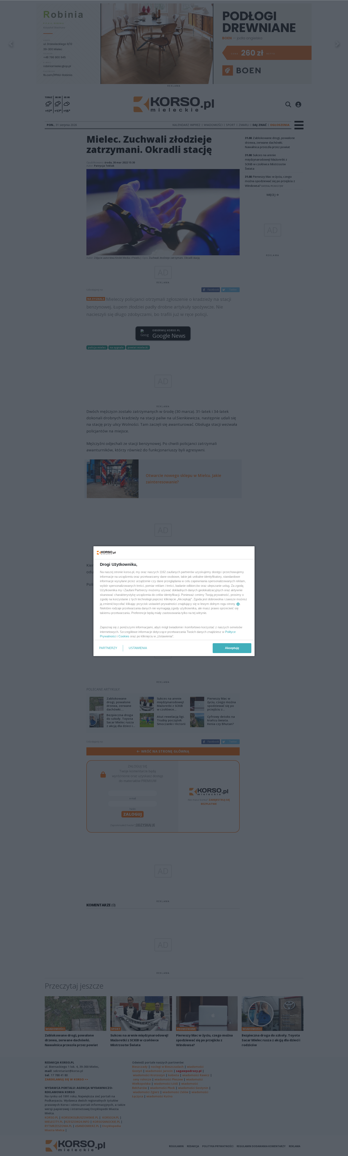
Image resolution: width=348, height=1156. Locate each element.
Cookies (123, 636)
